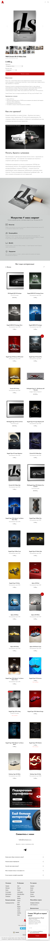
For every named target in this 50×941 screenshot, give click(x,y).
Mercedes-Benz (20, 894)
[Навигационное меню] (48, 2)
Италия (32, 894)
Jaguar (18, 896)
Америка (32, 885)
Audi (18, 885)
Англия (31, 888)
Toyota (18, 908)
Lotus (18, 902)
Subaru (18, 900)
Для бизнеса (8, 894)
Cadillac (19, 912)
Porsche (19, 888)
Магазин (8, 888)
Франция (32, 892)
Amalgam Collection (34, 902)
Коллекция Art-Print (9, 902)
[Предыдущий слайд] (7, 26)
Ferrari (18, 890)
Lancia (18, 910)
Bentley (18, 898)
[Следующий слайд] (42, 26)
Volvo (18, 914)
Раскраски (8, 896)
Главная (7, 885)
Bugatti (18, 906)
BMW (18, 904)
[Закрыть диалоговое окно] (47, 912)
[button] (45, 2)
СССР (31, 890)
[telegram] (25, 850)
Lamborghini (20, 892)
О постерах (8, 892)
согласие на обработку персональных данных (36, 932)
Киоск (7, 890)
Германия (32, 896)
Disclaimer (25, 934)
